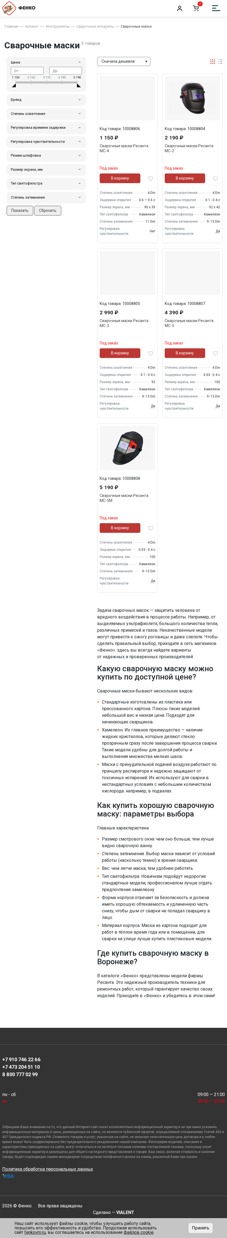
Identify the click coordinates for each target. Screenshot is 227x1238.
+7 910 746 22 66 (21, 1059)
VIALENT (125, 1212)
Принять (200, 1228)
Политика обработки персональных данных (47, 1169)
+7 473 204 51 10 (21, 1067)
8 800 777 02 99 (20, 1074)
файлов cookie (139, 1232)
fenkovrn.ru (35, 1232)
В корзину (120, 178)
